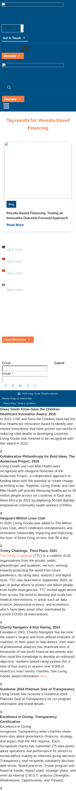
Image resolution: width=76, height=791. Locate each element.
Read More (15, 225)
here (43, 676)
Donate (10, 56)
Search (7, 27)
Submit (59, 363)
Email (6, 363)
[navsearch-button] (7, 87)
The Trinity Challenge (16, 556)
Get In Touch (12, 38)
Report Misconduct (15, 339)
